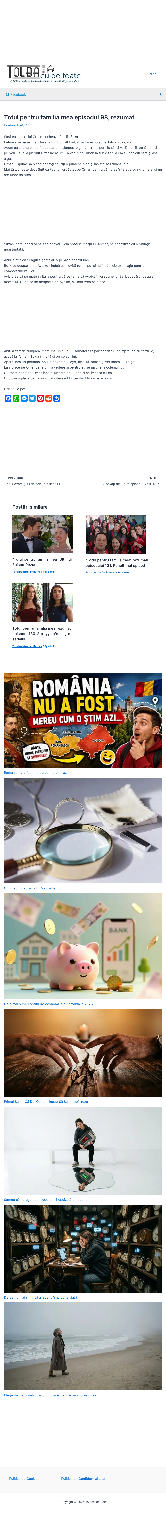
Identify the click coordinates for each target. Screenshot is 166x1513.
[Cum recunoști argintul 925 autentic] (83, 830)
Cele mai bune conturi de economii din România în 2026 (48, 1004)
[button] (160, 94)
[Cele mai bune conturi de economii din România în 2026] (83, 946)
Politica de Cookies (24, 1479)
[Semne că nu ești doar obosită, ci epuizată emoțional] (83, 1151)
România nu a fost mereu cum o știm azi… (37, 773)
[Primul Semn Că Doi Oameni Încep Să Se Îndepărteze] (83, 1053)
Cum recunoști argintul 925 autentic (32, 888)
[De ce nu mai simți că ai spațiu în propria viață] (83, 1249)
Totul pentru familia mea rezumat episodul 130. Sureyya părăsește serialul (41, 634)
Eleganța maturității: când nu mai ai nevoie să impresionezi (50, 1395)
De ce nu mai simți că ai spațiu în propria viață (40, 1297)
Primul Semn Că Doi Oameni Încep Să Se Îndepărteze (46, 1102)
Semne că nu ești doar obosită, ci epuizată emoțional (46, 1200)
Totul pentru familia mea (27, 571)
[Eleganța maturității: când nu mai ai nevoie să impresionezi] (83, 1346)
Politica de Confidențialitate (83, 1479)
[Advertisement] (83, 30)
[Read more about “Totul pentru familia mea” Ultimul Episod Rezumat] (42, 534)
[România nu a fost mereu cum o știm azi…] (83, 720)
